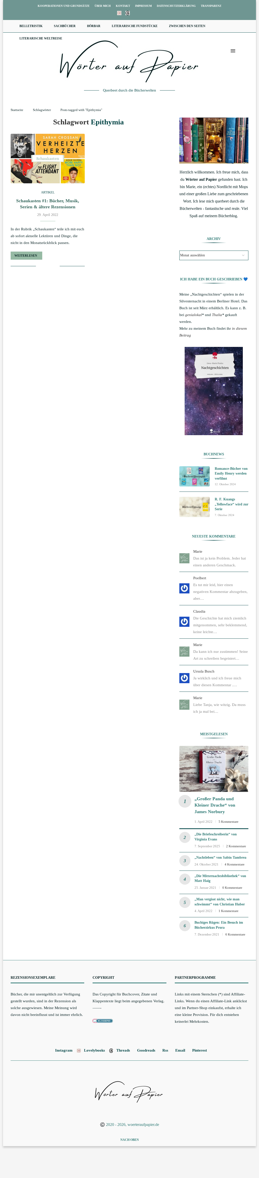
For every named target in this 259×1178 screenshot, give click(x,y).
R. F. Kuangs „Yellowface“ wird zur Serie (231, 504)
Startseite (17, 110)
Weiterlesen (25, 255)
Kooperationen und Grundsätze (64, 5)
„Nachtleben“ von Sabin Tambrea (220, 857)
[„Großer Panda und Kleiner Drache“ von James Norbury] (213, 769)
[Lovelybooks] (119, 13)
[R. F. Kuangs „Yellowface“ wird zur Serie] (194, 507)
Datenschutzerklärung (176, 5)
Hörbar (93, 26)
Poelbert (199, 578)
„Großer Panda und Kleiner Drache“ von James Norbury (215, 805)
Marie (197, 551)
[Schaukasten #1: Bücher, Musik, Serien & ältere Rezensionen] (48, 158)
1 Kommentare (229, 911)
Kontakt (123, 5)
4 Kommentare (235, 864)
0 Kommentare (232, 888)
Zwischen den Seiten (187, 26)
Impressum (143, 5)
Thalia (217, 315)
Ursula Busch (203, 671)
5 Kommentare (229, 822)
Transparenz (211, 5)
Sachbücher (65, 26)
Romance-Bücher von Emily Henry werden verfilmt (231, 473)
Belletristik (30, 26)
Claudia (199, 611)
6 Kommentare (235, 934)
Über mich (103, 5)
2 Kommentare (236, 846)
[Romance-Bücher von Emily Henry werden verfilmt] (194, 476)
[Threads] (127, 13)
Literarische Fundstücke (135, 26)
